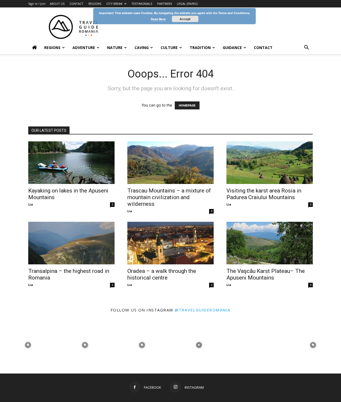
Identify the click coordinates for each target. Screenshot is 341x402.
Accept (185, 19)
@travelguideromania (202, 310)
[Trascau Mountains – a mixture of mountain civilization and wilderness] (170, 162)
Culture (169, 47)
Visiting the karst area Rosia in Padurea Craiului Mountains (263, 193)
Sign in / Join (37, 4)
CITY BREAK (114, 4)
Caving (142, 47)
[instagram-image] (28, 344)
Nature (115, 47)
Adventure (83, 47)
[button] (306, 48)
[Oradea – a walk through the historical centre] (170, 243)
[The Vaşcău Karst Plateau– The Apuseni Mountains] (269, 243)
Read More (158, 19)
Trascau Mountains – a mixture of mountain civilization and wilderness (169, 197)
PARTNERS (164, 4)
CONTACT (76, 4)
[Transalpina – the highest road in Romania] (71, 243)
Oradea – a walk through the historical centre (161, 274)
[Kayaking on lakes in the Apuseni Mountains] (71, 162)
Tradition (200, 47)
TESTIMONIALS (141, 4)
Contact (263, 47)
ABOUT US (57, 4)
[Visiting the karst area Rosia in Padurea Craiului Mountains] (269, 162)
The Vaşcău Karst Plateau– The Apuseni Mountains (265, 274)
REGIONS (94, 4)
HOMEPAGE (187, 105)
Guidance (232, 47)
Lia (30, 204)
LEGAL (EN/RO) (187, 4)
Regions (52, 47)
